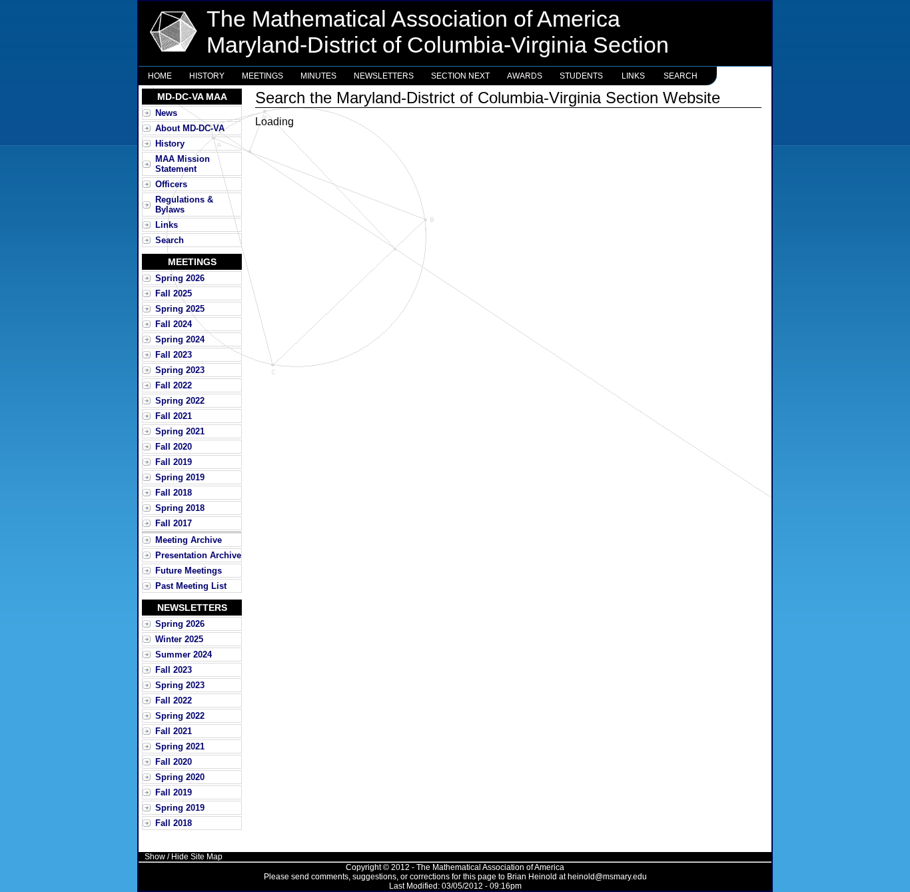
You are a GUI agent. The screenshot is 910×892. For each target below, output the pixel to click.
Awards (524, 76)
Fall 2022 (173, 385)
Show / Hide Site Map (184, 856)
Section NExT (460, 76)
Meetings (262, 76)
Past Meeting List (191, 586)
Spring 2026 (180, 278)
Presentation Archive (198, 555)
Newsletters (384, 76)
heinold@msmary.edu (607, 876)
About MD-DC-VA (190, 128)
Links (633, 76)
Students (581, 76)
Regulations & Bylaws (184, 205)
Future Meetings (188, 571)
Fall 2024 (173, 324)
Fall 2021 (173, 416)
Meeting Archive (188, 540)
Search (680, 76)
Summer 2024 (183, 655)
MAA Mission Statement (182, 164)
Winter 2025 (179, 639)
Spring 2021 (180, 431)
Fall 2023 (173, 355)
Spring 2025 (180, 309)
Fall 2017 (173, 523)
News (166, 113)
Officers (171, 184)
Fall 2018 (173, 493)
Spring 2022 (180, 401)
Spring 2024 (180, 339)
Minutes (318, 76)
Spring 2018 (180, 508)
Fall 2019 (173, 462)
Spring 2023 (180, 370)
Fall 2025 (173, 293)
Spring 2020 (180, 777)
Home (160, 76)
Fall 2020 (173, 447)
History (207, 76)
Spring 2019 (180, 477)
